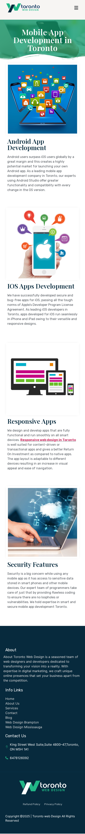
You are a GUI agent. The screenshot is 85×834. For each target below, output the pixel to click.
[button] (76, 7)
